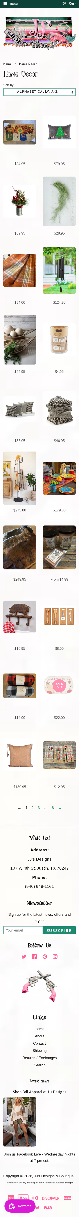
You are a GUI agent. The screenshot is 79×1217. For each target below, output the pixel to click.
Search (39, 1065)
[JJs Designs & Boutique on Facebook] (34, 957)
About (39, 1036)
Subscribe (59, 931)
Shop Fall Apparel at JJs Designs (39, 1092)
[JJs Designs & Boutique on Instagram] (55, 957)
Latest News (39, 1081)
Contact (39, 1043)
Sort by (8, 85)
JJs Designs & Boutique (54, 1176)
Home (7, 64)
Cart (72, 3)
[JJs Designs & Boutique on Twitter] (24, 957)
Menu (13, 3)
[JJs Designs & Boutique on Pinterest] (44, 957)
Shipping (39, 1051)
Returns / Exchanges (39, 1058)
